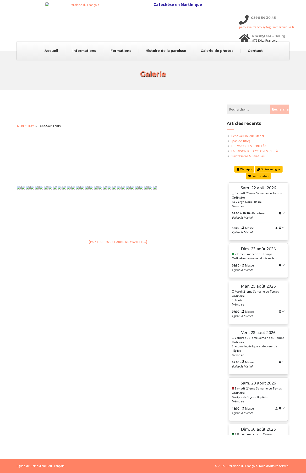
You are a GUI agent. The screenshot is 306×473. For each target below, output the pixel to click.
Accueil (51, 51)
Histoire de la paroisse (166, 51)
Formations (120, 51)
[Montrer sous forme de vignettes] (118, 242)
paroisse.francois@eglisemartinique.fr (266, 27)
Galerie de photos (217, 51)
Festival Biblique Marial (247, 136)
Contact (255, 51)
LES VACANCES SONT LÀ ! (248, 146)
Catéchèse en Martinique (177, 4)
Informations (84, 51)
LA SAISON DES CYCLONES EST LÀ (254, 151)
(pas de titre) (240, 141)
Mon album (25, 126)
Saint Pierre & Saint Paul (248, 156)
